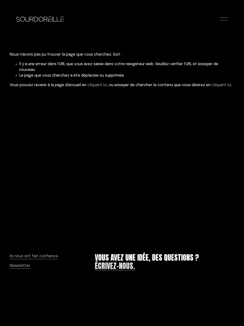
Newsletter (20, 266)
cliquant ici (97, 85)
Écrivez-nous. (115, 266)
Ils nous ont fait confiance (34, 256)
